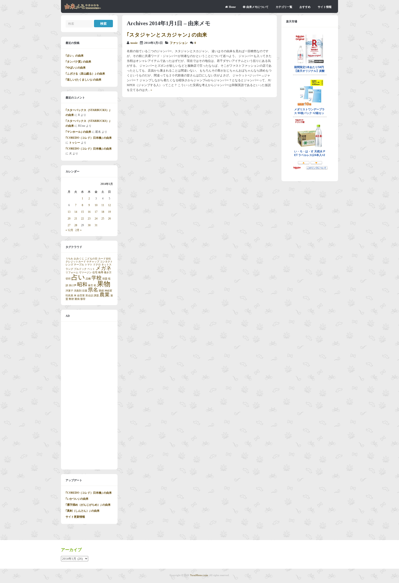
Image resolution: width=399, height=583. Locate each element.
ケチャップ (93, 261)
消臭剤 (78, 290)
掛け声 (72, 285)
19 (109, 211)
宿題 (104, 278)
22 (82, 218)
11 (102, 205)
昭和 (82, 284)
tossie (134, 43)
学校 (96, 278)
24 (96, 218)
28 (75, 225)
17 (96, 211)
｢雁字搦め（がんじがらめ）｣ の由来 (88, 504)
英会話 (89, 295)
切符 (68, 278)
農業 (105, 295)
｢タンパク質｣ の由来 (78, 61)
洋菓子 (69, 290)
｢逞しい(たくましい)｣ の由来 (83, 79)
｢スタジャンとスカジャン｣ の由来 (167, 35)
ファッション (179, 43)
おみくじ (79, 258)
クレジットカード (76, 261)
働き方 (108, 272)
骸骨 (82, 299)
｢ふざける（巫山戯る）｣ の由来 (85, 73)
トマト (88, 264)
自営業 (81, 295)
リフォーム (72, 272)
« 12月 (69, 230)
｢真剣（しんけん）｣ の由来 (83, 510)
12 (109, 205)
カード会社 (104, 258)
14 (75, 211)
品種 (88, 278)
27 (69, 225)
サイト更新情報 (75, 516)
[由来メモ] (82, 8)
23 (89, 218)
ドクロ (97, 264)
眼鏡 (101, 290)
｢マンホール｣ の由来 (78, 131)
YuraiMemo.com (199, 575)
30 (89, 225)
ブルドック (80, 269)
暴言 (90, 285)
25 (102, 218)
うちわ (69, 258)
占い (78, 277)
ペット (91, 269)
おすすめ (305, 7)
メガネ (104, 268)
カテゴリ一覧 (284, 7)
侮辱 (100, 272)
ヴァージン (85, 272)
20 (69, 218)
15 (82, 211)
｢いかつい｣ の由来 (77, 498)
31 (96, 225)
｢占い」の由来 (75, 55)
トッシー (74, 142)
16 (89, 211)
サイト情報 (325, 7)
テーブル (79, 264)
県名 (93, 290)
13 (69, 211)
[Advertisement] (89, 395)
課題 (96, 295)
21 (75, 218)
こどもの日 (91, 258)
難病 (77, 299)
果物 (103, 284)
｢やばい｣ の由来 (76, 67)
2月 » (78, 230)
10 (96, 205)
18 (102, 211)
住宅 (94, 272)
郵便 (71, 299)
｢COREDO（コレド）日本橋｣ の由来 (89, 137)
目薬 (84, 290)
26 (109, 218)
